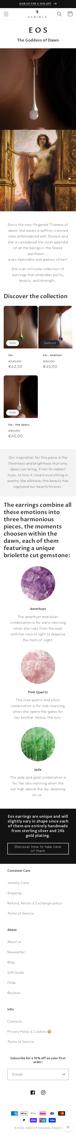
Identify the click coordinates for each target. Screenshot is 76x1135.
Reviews (13, 993)
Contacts (14, 1021)
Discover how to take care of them (38, 848)
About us (14, 942)
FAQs (11, 982)
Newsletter (16, 952)
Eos (10, 355)
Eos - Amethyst (52, 355)
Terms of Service (20, 913)
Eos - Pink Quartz (18, 424)
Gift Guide (15, 972)
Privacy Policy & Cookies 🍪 (29, 1031)
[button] (6, 14)
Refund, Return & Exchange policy (34, 903)
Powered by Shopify (49, 1127)
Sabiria (30, 1127)
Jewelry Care (18, 883)
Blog (11, 962)
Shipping (14, 893)
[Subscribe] (63, 1074)
